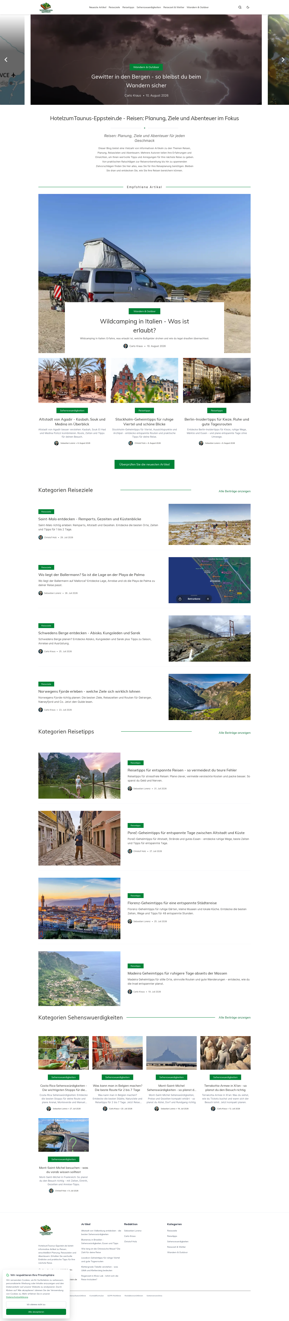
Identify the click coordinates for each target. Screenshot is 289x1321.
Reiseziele (114, 7)
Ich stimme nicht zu (36, 1304)
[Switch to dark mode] (248, 7)
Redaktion (130, 1224)
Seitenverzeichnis (154, 1295)
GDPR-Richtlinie (114, 1295)
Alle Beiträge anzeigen (235, 491)
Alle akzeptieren (36, 1311)
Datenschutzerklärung (17, 1297)
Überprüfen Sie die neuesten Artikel (144, 464)
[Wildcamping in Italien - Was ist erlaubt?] (144, 273)
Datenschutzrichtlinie (77, 1295)
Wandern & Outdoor (198, 7)
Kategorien (174, 1224)
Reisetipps (128, 7)
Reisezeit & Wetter (173, 7)
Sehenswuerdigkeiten (149, 7)
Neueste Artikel (97, 7)
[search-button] (240, 7)
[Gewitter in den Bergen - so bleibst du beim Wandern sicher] (144, 59)
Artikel (85, 1224)
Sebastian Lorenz (132, 1230)
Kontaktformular (97, 1295)
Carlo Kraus (130, 1236)
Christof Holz (130, 1241)
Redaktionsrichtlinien (134, 1295)
